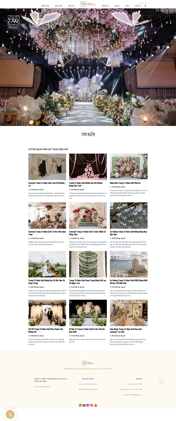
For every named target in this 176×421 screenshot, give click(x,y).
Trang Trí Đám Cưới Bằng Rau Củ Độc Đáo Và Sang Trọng (46, 281)
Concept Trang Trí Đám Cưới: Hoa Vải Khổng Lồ (46, 184)
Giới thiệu (58, 5)
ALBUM (116, 5)
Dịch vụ (71, 5)
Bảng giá (105, 5)
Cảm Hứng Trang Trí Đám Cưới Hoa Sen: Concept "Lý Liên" (126, 330)
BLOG (127, 5)
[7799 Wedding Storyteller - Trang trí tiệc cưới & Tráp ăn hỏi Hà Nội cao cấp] (88, 4)
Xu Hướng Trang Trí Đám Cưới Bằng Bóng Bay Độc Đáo (128, 233)
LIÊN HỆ (137, 5)
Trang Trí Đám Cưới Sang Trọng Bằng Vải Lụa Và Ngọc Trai (87, 281)
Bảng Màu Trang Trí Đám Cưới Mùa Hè (125, 182)
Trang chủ (45, 5)
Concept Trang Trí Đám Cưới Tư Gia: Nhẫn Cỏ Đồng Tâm (87, 233)
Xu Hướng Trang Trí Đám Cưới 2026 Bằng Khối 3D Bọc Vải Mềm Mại (128, 281)
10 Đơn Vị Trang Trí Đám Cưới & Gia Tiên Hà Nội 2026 (87, 330)
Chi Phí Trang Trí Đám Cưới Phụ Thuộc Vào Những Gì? (45, 330)
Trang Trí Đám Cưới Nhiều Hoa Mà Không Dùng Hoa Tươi (85, 184)
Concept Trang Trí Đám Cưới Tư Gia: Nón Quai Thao (47, 233)
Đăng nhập (141, 3)
